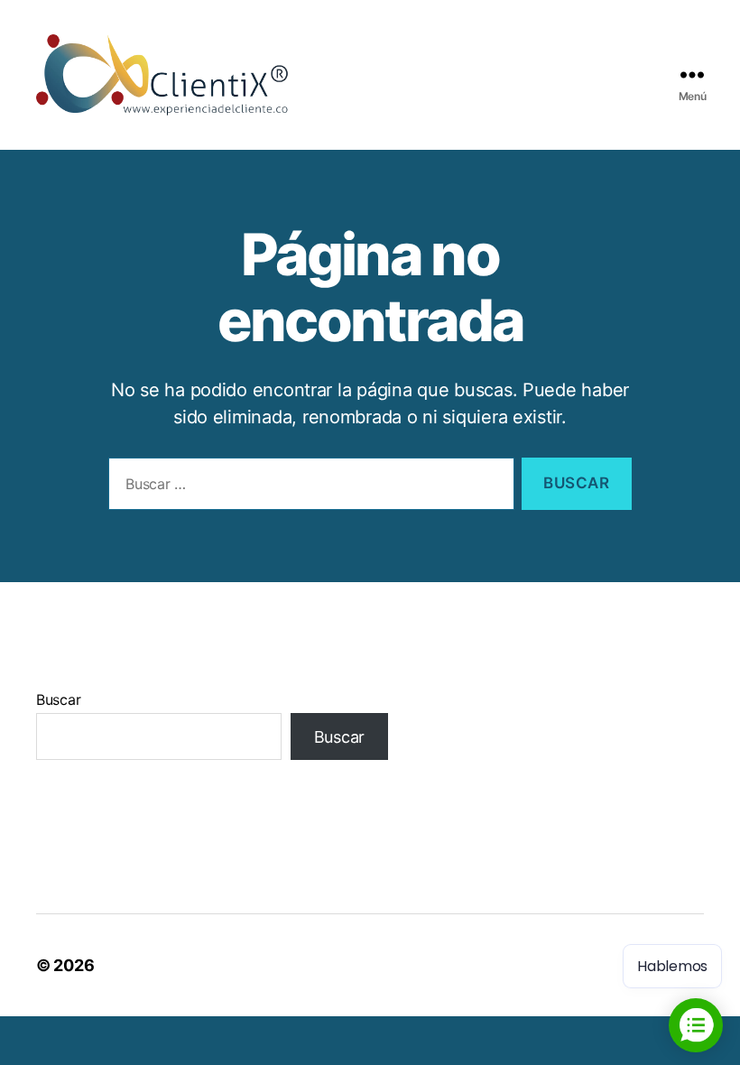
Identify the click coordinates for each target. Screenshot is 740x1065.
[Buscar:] (307, 488)
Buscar (58, 699)
